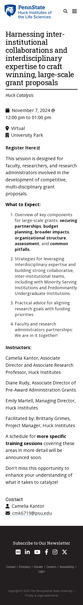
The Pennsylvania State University (51, 591)
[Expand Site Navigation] (74, 11)
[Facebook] (46, 553)
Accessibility (67, 567)
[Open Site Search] (65, 11)
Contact (10, 567)
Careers (51, 567)
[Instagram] (55, 553)
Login (41, 571)
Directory (24, 567)
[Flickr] (18, 553)
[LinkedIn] (27, 553)
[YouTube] (37, 553)
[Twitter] (64, 553)
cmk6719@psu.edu (31, 513)
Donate (38, 567)
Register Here (21, 148)
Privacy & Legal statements (41, 595)
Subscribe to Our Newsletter (41, 543)
